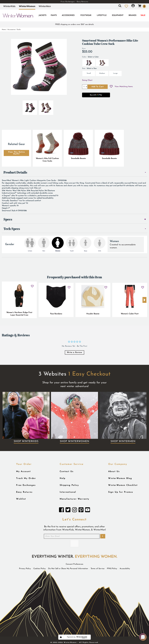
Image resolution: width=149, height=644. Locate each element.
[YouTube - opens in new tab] (87, 510)
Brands (132, 15)
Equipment (117, 15)
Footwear (85, 15)
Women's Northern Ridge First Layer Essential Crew (19, 314)
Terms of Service (98, 569)
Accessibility (125, 569)
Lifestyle (102, 15)
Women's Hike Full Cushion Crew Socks (47, 160)
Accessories (68, 15)
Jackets (42, 15)
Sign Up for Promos (120, 492)
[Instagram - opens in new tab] (74, 510)
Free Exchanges (26, 485)
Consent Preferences (74, 564)
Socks (19, 29)
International (68, 492)
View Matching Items (124, 87)
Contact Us (66, 471)
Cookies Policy (39, 569)
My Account (23, 471)
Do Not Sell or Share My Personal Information (68, 569)
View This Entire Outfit (16, 153)
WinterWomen (27, 6)
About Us (114, 471)
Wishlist (21, 499)
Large (115, 73)
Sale (143, 15)
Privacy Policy (25, 569)
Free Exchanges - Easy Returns (74, 1)
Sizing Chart (87, 80)
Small (89, 73)
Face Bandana (56, 314)
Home (4, 29)
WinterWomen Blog (120, 478)
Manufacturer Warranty (74, 499)
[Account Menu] (133, 6)
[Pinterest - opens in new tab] (81, 510)
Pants (54, 15)
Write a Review (74, 352)
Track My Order (26, 478)
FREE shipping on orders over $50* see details (74, 24)
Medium (102, 73)
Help (62, 478)
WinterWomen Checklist (123, 485)
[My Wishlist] (126, 6)
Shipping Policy (69, 485)
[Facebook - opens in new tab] (61, 510)
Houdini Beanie (92, 314)
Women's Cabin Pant (130, 314)
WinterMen (45, 6)
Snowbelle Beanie (78, 158)
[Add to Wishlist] (111, 86)
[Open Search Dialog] (120, 6)
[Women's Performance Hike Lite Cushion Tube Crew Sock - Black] (30, 106)
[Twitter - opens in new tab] (68, 510)
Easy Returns (24, 492)
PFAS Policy (112, 569)
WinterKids (9, 6)
